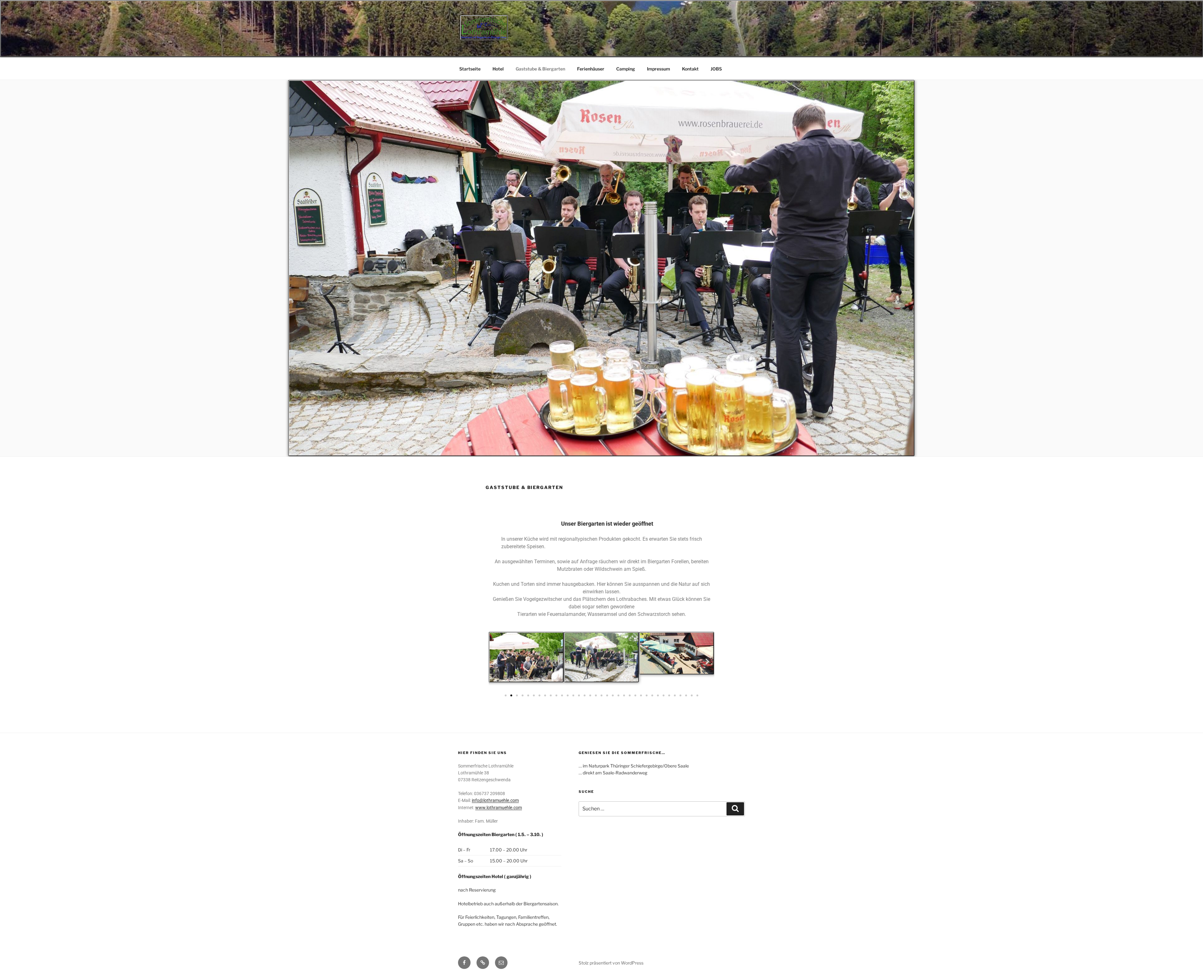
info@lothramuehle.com (495, 800)
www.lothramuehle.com (498, 807)
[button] (496, 661)
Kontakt (690, 68)
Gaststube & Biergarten (540, 68)
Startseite (470, 68)
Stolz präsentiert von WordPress (611, 962)
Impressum (658, 68)
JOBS (716, 68)
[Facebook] (464, 962)
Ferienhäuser (590, 68)
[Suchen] (735, 808)
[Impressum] (483, 962)
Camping (625, 68)
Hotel (498, 68)
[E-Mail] (501, 962)
